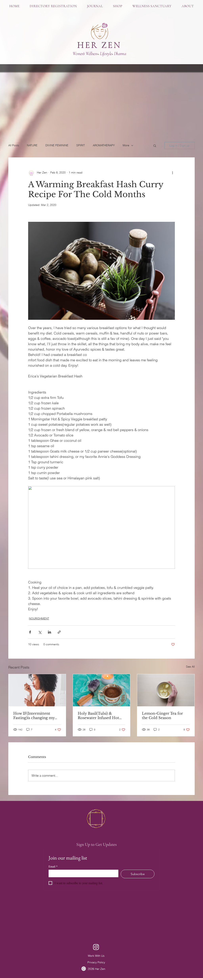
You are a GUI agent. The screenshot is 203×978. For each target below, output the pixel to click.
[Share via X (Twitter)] (40, 632)
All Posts (13, 145)
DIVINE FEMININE (56, 145)
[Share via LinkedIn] (49, 632)
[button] (117, 6)
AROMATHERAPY (104, 145)
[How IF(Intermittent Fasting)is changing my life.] (37, 690)
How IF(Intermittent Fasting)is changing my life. (34, 715)
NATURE (32, 145)
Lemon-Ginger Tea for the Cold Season (162, 715)
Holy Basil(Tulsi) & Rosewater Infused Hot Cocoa (98, 715)
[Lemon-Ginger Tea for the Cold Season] (165, 690)
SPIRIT (80, 145)
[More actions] (172, 172)
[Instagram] (96, 947)
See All (190, 666)
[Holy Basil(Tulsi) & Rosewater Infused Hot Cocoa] (101, 690)
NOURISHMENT (39, 618)
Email (53, 866)
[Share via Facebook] (30, 632)
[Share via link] (59, 632)
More (126, 145)
